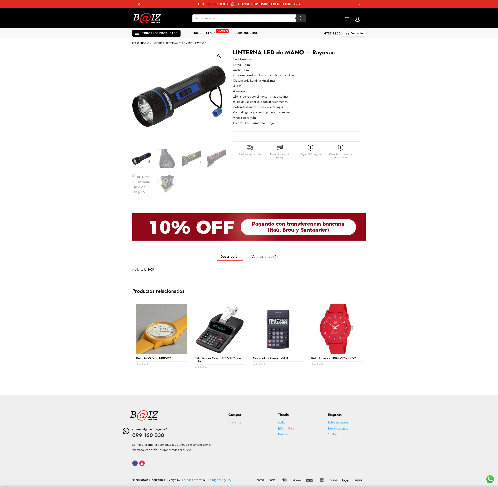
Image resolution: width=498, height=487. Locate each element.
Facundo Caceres (192, 480)
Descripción (230, 256)
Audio (281, 422)
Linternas (158, 43)
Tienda (217, 33)
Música (282, 434)
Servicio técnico (338, 428)
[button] (219, 56)
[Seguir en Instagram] (142, 463)
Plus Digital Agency (218, 480)
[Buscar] (301, 18)
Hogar (145, 43)
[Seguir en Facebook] (135, 463)
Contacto (334, 434)
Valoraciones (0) (265, 256)
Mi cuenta (234, 422)
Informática (286, 428)
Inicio (197, 33)
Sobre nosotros (246, 33)
